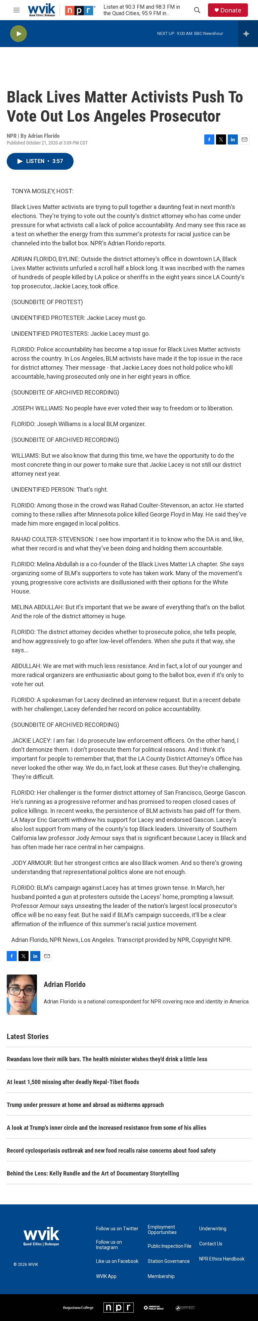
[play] (18, 34)
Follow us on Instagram (109, 1245)
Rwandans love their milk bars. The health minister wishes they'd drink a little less (107, 1059)
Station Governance (169, 1261)
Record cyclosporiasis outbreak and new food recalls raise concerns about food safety (111, 1150)
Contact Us (210, 1243)
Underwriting (212, 1228)
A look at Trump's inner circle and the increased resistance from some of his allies (106, 1127)
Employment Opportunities (162, 1230)
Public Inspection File (169, 1246)
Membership (161, 1276)
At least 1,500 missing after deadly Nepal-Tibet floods (73, 1081)
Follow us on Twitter (117, 1228)
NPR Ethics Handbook (222, 1259)
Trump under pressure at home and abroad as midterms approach (85, 1104)
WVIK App (106, 1276)
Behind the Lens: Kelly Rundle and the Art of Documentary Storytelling (93, 1173)
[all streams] (248, 33)
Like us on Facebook (117, 1261)
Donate (230, 10)
